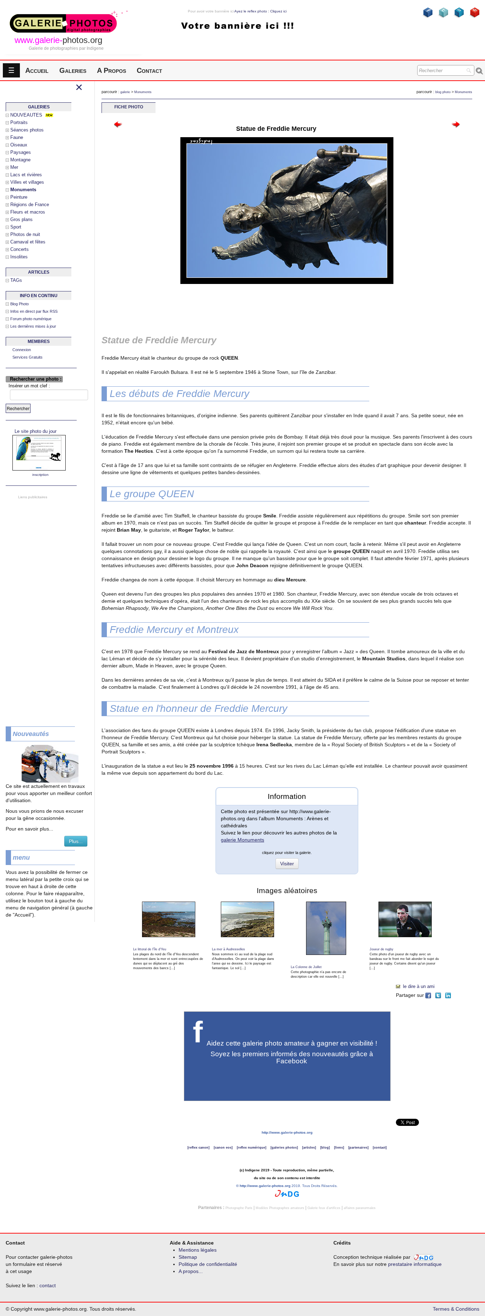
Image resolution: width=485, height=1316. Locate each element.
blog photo (443, 92)
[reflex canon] (198, 1147)
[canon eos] (223, 1147)
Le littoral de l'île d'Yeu (149, 949)
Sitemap (188, 1257)
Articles (38, 272)
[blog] (325, 1147)
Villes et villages (27, 182)
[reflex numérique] (251, 1147)
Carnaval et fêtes (27, 242)
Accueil (37, 70)
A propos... (191, 1271)
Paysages (20, 152)
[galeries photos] (284, 1147)
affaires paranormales (360, 1208)
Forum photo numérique (30, 319)
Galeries (72, 70)
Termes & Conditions (456, 1309)
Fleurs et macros (27, 212)
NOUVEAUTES (26, 115)
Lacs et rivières (26, 174)
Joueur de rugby (381, 949)
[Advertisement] (39, 607)
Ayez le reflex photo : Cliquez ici (260, 11)
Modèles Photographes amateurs (280, 1208)
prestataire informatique (415, 1264)
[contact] (380, 1147)
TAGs (16, 280)
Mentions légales (198, 1250)
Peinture (18, 197)
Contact (149, 70)
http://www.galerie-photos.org (287, 1132)
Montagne (20, 159)
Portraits (19, 122)
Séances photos (27, 130)
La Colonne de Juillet (306, 967)
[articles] (309, 1147)
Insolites (19, 256)
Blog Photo (19, 304)
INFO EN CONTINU (39, 295)
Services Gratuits (27, 357)
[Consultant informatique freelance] (287, 1193)
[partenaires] (358, 1147)
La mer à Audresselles (228, 949)
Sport (15, 227)
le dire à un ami (419, 986)
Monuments (143, 92)
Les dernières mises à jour (33, 326)
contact (47, 1285)
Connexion (21, 350)
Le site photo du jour (35, 431)
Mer (14, 167)
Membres (39, 341)
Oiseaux (18, 144)
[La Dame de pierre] (455, 124)
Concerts (19, 249)
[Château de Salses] (118, 124)
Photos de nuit (25, 234)
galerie (125, 92)
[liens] (339, 1147)
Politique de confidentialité (208, 1264)
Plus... (76, 841)
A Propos (111, 70)
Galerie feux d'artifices (323, 1208)
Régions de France (29, 204)
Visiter (287, 863)
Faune (16, 137)
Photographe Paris (238, 1208)
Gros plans (21, 219)
